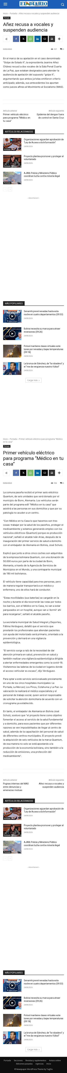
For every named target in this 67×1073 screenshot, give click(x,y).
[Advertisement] (33, 246)
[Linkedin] (37, 39)
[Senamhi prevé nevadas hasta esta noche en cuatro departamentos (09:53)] (12, 316)
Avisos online (55, 1060)
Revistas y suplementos (36, 1060)
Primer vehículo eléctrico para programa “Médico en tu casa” (16, 117)
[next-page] (10, 189)
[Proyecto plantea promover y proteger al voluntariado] (12, 161)
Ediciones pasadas (24, 1063)
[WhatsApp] (30, 39)
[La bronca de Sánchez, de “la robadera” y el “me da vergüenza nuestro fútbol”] (12, 368)
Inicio (5, 13)
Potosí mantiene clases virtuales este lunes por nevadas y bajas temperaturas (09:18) (43, 349)
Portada (13, 13)
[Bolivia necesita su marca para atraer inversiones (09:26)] (12, 333)
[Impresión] (52, 39)
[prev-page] (5, 189)
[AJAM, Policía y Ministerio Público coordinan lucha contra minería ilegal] (12, 178)
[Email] (45, 39)
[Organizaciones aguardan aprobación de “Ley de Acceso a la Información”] (12, 144)
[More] (59, 39)
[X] (23, 39)
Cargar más (32, 380)
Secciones (18, 1060)
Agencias (39, 1063)
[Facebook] (16, 39)
